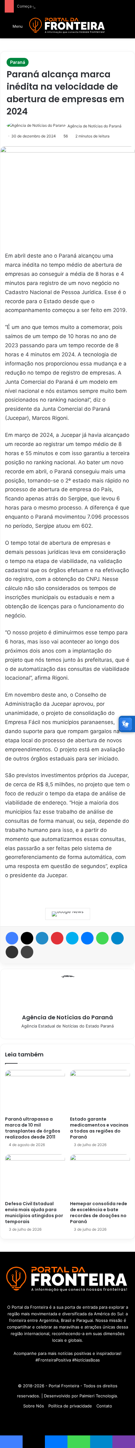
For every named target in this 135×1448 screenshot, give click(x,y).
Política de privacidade (70, 1405)
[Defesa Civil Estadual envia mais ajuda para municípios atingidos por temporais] (35, 1175)
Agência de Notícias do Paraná (95, 126)
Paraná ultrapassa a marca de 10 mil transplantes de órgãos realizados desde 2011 (32, 1128)
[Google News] (67, 914)
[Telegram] (117, 938)
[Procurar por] (127, 28)
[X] (27, 938)
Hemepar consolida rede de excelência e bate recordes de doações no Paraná (98, 1212)
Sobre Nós (33, 1405)
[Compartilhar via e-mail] (12, 952)
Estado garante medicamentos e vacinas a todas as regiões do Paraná (99, 1128)
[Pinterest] (57, 938)
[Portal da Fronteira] (67, 25)
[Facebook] (12, 938)
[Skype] (72, 938)
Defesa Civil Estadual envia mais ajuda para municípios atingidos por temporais (34, 1212)
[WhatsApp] (102, 938)
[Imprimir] (27, 952)
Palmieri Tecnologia (98, 1395)
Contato (104, 1405)
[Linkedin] (42, 938)
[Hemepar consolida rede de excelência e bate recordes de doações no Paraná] (100, 1175)
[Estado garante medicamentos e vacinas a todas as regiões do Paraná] (100, 1091)
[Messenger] (87, 938)
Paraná (17, 62)
